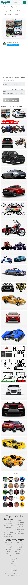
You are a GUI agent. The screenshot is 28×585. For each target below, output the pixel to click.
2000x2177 (4, 118)
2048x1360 (4, 147)
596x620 (4, 369)
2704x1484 (4, 217)
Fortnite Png (19, 555)
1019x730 (4, 236)
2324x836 (4, 280)
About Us (20, 518)
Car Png (14, 560)
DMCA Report (19, 524)
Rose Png (8, 547)
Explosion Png (19, 553)
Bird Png (14, 561)
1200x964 (15, 369)
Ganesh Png (14, 569)
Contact (19, 520)
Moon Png (19, 549)
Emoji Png (14, 565)
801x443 (4, 135)
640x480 (4, 165)
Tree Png (20, 546)
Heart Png (8, 555)
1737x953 (16, 263)
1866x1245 (15, 118)
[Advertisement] (14, 61)
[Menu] (24, 2)
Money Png (14, 558)
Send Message (10, 44)
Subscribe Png (8, 542)
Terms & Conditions (19, 522)
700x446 (4, 200)
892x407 (4, 309)
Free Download (11, 100)
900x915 (4, 435)
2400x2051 (16, 357)
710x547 (4, 381)
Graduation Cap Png (19, 551)
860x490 (4, 470)
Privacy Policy (19, 526)
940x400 (19, 381)
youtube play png (8, 536)
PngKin (8, 551)
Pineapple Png (14, 563)
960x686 (4, 263)
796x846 (4, 357)
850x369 (4, 452)
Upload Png (19, 528)
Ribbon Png (8, 549)
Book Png (14, 567)
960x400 (4, 253)
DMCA (17, 44)
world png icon (8, 530)
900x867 (4, 182)
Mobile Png (8, 553)
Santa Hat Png (8, 546)
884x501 (4, 344)
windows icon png (8, 534)
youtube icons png (8, 532)
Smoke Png (19, 547)
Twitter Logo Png (8, 544)
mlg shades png (8, 529)
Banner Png (14, 570)
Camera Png (19, 544)
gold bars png (8, 523)
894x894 (18, 291)
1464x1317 (18, 147)
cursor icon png (8, 521)
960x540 (4, 326)
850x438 (4, 399)
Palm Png (19, 542)
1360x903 (4, 291)
